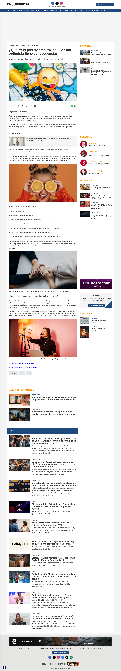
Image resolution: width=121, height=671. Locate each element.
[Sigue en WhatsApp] (72, 106)
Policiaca (20, 10)
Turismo (82, 10)
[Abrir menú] (8, 10)
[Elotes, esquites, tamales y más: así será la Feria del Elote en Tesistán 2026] (19, 561)
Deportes (89, 10)
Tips (29, 373)
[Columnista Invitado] (83, 162)
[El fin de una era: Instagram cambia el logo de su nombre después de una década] (19, 545)
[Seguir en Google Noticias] (75, 106)
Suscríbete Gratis (96, 305)
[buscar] (113, 10)
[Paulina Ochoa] (83, 153)
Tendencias (74, 10)
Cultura (66, 10)
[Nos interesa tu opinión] (60, 641)
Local (14, 10)
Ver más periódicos (104, 4)
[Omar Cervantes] (83, 144)
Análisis (46, 10)
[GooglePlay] (71, 657)
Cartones (53, 10)
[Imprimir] (35, 106)
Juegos (102, 10)
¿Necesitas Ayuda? (60, 653)
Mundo (33, 10)
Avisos (96, 10)
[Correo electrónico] (26, 106)
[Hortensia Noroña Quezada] (83, 172)
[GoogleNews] (62, 657)
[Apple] (66, 657)
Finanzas (39, 10)
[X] (57, 3)
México (27, 10)
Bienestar (13, 373)
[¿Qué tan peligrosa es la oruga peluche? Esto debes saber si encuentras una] (85, 187)
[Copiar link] (30, 106)
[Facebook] (52, 3)
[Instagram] (61, 3)
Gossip (60, 10)
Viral (21, 373)
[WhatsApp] (18, 106)
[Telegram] (22, 106)
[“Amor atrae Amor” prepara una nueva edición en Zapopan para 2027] (19, 527)
